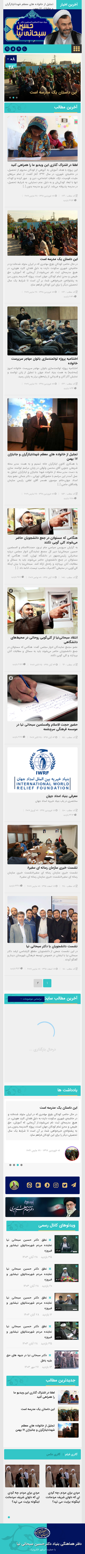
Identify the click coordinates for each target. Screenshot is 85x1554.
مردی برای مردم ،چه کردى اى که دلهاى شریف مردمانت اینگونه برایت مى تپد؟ (63, 1497)
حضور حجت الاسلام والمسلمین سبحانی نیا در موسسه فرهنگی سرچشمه (47, 727)
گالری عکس (53, 1454)
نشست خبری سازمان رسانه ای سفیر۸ (52, 867)
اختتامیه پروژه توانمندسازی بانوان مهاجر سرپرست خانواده (43, 89)
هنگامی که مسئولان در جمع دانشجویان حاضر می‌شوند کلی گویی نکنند (47, 540)
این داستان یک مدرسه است (59, 259)
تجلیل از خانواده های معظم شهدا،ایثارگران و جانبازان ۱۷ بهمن (43, 456)
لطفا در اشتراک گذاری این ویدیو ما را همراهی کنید (44, 165)
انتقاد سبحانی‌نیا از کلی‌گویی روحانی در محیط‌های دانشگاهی (44, 640)
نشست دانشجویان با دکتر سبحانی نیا (52, 946)
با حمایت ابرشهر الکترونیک (42, 1550)
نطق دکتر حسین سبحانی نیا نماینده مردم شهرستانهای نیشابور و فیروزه (29, 1245)
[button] (16, 97)
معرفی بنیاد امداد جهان (62, 796)
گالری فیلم (71, 1454)
